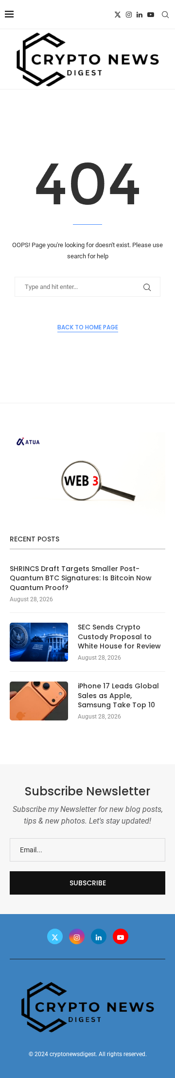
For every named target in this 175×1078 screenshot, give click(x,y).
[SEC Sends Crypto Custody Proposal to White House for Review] (39, 642)
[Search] (165, 14)
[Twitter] (117, 14)
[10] (87, 436)
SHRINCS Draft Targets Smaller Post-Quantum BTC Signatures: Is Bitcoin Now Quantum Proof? (81, 578)
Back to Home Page (87, 327)
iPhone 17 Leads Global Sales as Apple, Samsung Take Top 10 (118, 696)
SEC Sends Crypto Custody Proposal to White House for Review (119, 637)
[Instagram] (129, 14)
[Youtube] (150, 14)
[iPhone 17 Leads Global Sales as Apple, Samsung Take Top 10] (39, 701)
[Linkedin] (139, 14)
